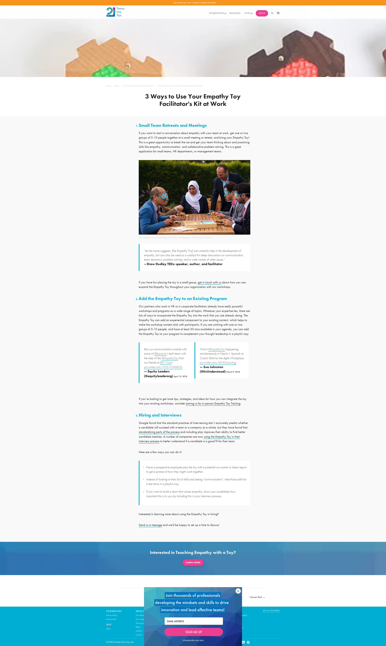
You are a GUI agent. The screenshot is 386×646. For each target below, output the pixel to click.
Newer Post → (257, 597)
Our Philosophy (142, 615)
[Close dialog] (238, 591)
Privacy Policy (111, 615)
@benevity (160, 353)
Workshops (216, 13)
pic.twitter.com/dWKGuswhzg (218, 362)
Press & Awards (142, 623)
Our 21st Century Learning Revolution (138, 85)
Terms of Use (111, 619)
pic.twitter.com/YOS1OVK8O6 (163, 367)
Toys (247, 13)
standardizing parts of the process (159, 432)
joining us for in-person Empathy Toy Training (213, 403)
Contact (139, 634)
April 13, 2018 (180, 376)
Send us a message (150, 525)
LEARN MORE (193, 562)
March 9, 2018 (233, 371)
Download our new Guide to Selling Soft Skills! (194, 2)
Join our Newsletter (271, 610)
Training (235, 13)
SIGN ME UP (194, 632)
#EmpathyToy (169, 358)
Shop (262, 13)
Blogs (117, 85)
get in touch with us (209, 282)
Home (108, 85)
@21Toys (165, 362)
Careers (139, 630)
